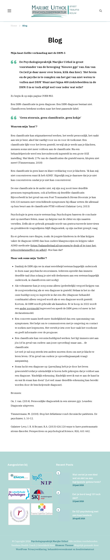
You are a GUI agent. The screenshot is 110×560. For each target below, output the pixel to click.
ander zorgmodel (29, 308)
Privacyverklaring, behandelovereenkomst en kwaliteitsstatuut (61, 549)
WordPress (21, 549)
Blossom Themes (64, 545)
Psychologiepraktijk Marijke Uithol (49, 541)
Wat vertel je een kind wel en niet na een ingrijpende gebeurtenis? (86, 478)
